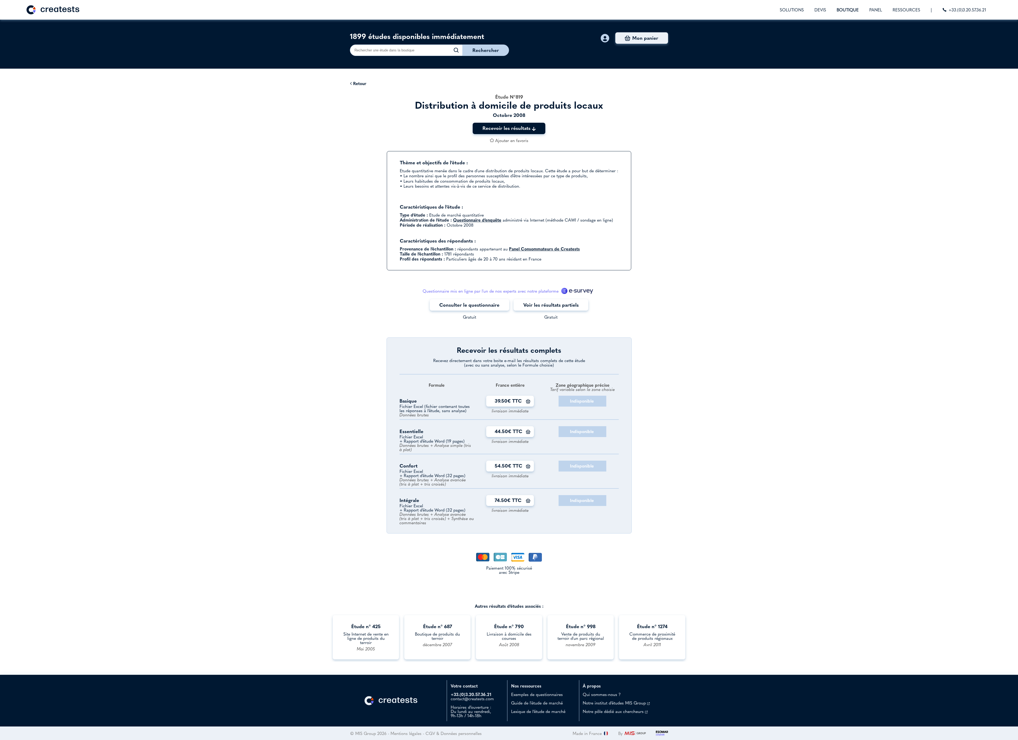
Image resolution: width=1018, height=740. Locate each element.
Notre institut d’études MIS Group (615, 703)
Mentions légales (406, 733)
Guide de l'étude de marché (537, 703)
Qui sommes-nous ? (602, 694)
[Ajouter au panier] (528, 401)
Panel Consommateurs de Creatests (544, 249)
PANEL (875, 9)
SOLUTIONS (792, 9)
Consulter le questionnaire (469, 305)
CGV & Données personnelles (453, 733)
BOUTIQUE (848, 9)
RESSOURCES (906, 9)
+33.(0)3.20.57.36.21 (967, 10)
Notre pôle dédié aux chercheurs (614, 711)
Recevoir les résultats (507, 128)
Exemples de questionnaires (537, 694)
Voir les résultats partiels (551, 305)
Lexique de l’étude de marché (538, 711)
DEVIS (820, 9)
